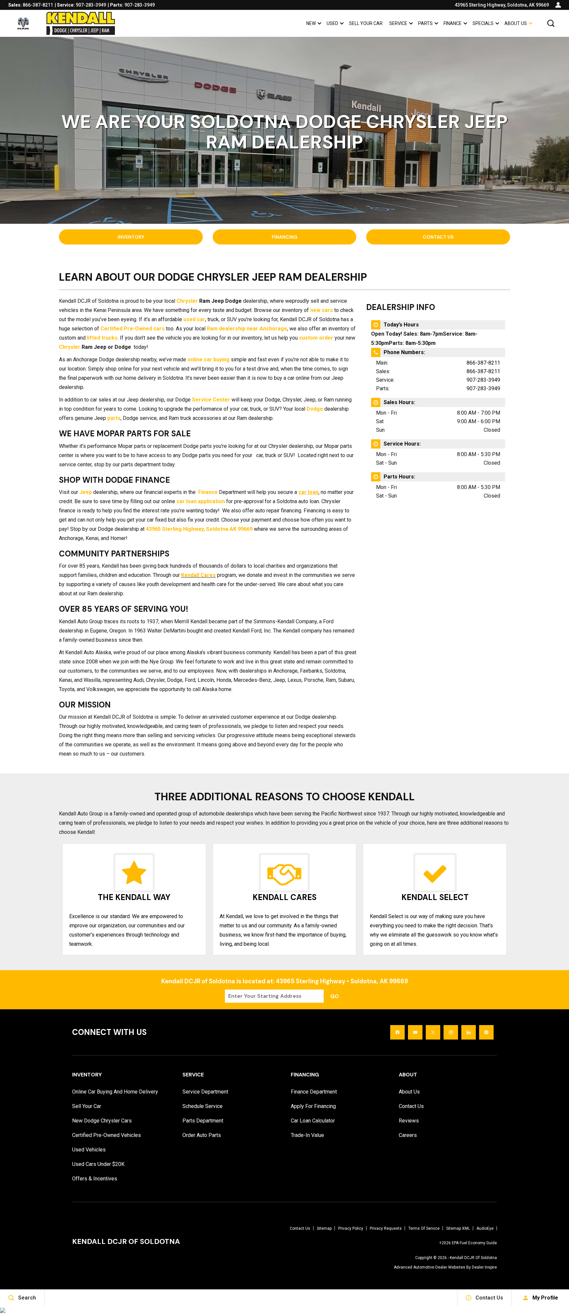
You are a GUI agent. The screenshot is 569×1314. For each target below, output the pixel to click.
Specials (483, 23)
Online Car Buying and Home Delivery (115, 1092)
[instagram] (451, 1032)
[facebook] (397, 1032)
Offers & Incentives (94, 1178)
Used (332, 23)
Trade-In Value (307, 1135)
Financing (284, 237)
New (311, 23)
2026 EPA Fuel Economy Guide (468, 1243)
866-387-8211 (483, 363)
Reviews (409, 1121)
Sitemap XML (458, 1228)
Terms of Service (424, 1228)
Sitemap (324, 1228)
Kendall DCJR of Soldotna (473, 1257)
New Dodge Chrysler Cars (102, 1121)
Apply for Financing (313, 1106)
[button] (551, 23)
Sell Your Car (366, 23)
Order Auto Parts (201, 1135)
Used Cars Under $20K (98, 1164)
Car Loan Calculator (313, 1121)
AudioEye (485, 1228)
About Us (515, 23)
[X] (433, 1032)
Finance (453, 23)
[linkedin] (468, 1032)
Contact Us (438, 237)
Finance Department (314, 1092)
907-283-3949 (483, 380)
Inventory (131, 237)
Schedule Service (202, 1106)
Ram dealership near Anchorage (247, 328)
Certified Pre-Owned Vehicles (106, 1135)
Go (334, 996)
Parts (425, 23)
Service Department (205, 1092)
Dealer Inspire (484, 1267)
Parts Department (202, 1121)
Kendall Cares (198, 575)
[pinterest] (486, 1032)
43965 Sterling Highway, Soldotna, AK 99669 (502, 5)
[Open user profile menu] (558, 5)
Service (398, 23)
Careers (408, 1135)
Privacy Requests (386, 1228)
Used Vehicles (89, 1150)
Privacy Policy (350, 1228)
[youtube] (415, 1032)
